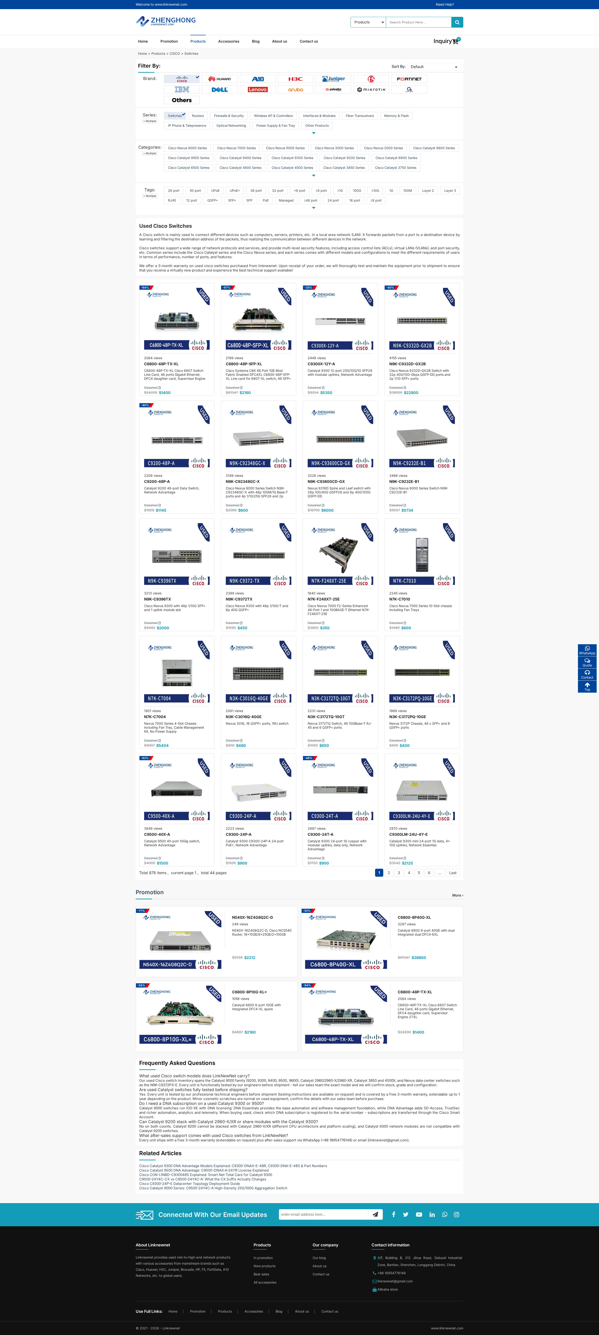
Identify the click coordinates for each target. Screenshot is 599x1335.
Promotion (169, 41)
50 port (195, 190)
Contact (587, 677)
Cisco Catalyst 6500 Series (188, 168)
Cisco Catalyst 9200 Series (344, 158)
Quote (587, 665)
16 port (354, 200)
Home (143, 41)
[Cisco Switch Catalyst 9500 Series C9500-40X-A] (177, 791)
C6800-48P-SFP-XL (244, 364)
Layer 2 (428, 190)
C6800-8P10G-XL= (249, 992)
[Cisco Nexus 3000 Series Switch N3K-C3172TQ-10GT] (340, 673)
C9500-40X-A (157, 834)
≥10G (375, 190)
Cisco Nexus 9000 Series (187, 148)
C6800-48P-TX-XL (161, 364)
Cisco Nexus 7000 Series (236, 148)
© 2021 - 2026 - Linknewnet (158, 1328)
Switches (191, 53)
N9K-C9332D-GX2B (407, 364)
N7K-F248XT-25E (324, 599)
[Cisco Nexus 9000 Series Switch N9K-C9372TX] (258, 556)
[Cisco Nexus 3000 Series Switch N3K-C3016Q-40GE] (258, 673)
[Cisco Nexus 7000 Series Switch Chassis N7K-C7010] (422, 556)
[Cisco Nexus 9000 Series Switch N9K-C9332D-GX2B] (422, 320)
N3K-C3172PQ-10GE (407, 716)
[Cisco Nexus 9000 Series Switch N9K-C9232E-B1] (422, 438)
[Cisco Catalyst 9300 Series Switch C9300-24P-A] (258, 791)
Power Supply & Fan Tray (275, 125)
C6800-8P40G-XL (414, 917)
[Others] (181, 100)
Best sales (261, 1274)
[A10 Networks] (258, 79)
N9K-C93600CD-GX (326, 481)
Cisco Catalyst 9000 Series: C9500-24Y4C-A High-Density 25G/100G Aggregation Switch (213, 1188)
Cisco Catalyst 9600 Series (434, 148)
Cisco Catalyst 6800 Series (396, 158)
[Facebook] (394, 1215)
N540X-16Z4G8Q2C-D (252, 917)
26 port (173, 190)
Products (198, 41)
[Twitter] (406, 1215)
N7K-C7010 (399, 599)
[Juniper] (333, 79)
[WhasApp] (445, 1215)
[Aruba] (295, 89)
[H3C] (295, 79)
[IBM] (182, 89)
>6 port (299, 190)
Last (453, 872)
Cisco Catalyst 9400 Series (240, 158)
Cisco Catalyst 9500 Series (188, 158)
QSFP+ (212, 200)
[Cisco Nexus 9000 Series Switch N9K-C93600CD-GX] (340, 438)
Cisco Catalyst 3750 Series (395, 168)
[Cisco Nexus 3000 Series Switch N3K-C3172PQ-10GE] (422, 673)
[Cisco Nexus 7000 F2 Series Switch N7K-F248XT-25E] (340, 556)
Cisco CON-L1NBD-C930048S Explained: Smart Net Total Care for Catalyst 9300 (205, 1174)
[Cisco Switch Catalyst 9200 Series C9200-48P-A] (177, 438)
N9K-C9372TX (239, 599)
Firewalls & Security (229, 116)
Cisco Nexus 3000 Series (334, 148)
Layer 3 (450, 190)
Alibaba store (387, 1289)
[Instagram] (457, 1215)
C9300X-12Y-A (321, 364)
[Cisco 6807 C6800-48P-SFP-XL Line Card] (258, 320)
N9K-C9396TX (157, 599)
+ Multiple (149, 121)
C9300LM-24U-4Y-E (408, 834)
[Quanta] (409, 89)
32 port (278, 190)
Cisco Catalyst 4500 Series (292, 168)
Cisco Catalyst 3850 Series (344, 168)
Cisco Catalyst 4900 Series (240, 168)
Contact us (309, 41)
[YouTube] (420, 1215)
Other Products (317, 125)
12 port (191, 200)
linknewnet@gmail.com (395, 1281)
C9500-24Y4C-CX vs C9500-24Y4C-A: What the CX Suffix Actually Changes (202, 1179)
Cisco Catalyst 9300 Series (292, 158)
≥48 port (310, 200)
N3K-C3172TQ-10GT (326, 716)
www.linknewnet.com (447, 1328)
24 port (333, 200)
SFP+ (232, 200)
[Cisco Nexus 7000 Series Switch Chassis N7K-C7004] (177, 673)
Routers (198, 116)
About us (279, 41)
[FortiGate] (409, 79)
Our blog (319, 1258)
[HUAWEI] (219, 79)
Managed (286, 200)
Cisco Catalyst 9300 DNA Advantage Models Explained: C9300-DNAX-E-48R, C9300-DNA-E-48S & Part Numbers (233, 1166)
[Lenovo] (257, 89)
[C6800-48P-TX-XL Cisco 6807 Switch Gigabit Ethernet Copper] (177, 320)
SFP (249, 200)
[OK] (375, 1214)
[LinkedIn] (433, 1215)
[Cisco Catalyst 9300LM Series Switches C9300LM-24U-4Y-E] (422, 791)
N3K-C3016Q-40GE (244, 716)
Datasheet (151, 387)
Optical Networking (231, 125)
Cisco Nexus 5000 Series (285, 148)
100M (407, 190)
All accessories (265, 1282)
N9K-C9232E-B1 (404, 481)
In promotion (263, 1258)
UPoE (215, 190)
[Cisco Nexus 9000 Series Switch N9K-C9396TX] (177, 556)
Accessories (228, 41)
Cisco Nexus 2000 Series (383, 148)
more (457, 895)
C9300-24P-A (239, 834)
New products (264, 1266)
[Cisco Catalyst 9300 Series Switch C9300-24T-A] (340, 791)
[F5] (371, 79)
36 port (256, 190)
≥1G (340, 190)
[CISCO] (182, 79)
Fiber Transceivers (360, 116)
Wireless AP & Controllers (273, 116)
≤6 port (321, 190)
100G (357, 190)
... (440, 872)
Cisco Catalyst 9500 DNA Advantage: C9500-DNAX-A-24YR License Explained (204, 1170)
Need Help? (445, 4)
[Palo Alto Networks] (333, 89)
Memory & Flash (396, 116)
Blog (255, 41)
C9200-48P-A (157, 481)
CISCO (175, 53)
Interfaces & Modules (319, 116)
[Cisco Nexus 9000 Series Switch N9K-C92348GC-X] (258, 438)
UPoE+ (235, 190)
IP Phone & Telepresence (187, 125)
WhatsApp (587, 653)
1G (391, 190)
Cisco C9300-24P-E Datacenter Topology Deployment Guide (189, 1183)
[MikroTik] (371, 89)
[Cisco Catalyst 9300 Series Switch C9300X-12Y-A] (340, 320)
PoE (266, 200)
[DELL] (219, 89)
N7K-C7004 (155, 716)
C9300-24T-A (320, 834)
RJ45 (172, 200)
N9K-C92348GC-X (243, 481)
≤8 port (376, 200)
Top (587, 689)
